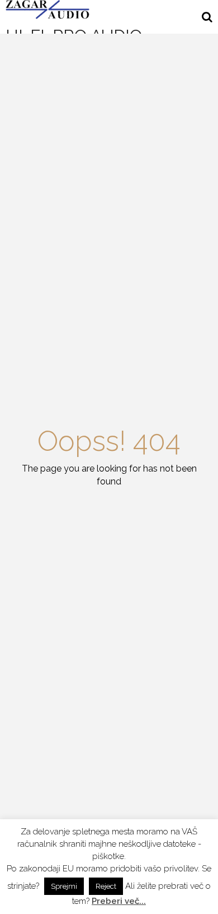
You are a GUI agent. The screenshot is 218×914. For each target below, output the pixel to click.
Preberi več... (119, 901)
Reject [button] (106, 886)
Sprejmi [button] (64, 886)
